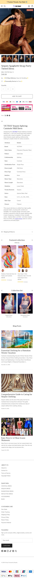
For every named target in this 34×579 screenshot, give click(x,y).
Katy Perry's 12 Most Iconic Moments (13, 439)
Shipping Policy (5, 514)
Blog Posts (17, 326)
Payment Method (6, 522)
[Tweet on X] (5, 115)
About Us (4, 468)
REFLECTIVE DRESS (7, 494)
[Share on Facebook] (7, 115)
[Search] (5, 6)
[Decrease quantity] (3, 89)
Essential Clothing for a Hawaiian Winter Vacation (16, 351)
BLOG (3, 499)
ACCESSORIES (5, 496)
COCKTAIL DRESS (6, 486)
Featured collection (17, 240)
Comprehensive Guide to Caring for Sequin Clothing (16, 395)
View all (17, 242)
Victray (6, 562)
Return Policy (5, 520)
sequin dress (18, 218)
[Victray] (17, 6)
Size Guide (4, 509)
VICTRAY (15, 132)
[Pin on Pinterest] (9, 115)
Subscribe (6, 545)
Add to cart (17, 96)
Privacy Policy (5, 517)
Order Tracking (5, 512)
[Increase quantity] (13, 89)
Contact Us (4, 470)
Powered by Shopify (12, 562)
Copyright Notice (5, 476)
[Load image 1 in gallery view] (17, 31)
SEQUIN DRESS (5, 488)
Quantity (3, 85)
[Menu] (2, 6)
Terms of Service (5, 473)
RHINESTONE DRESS (7, 491)
